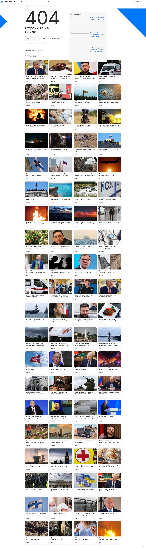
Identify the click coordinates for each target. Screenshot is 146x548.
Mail (2, 546)
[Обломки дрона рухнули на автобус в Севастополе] (85, 338)
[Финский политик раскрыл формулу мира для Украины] (60, 411)
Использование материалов (123, 546)
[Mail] (2, 2)
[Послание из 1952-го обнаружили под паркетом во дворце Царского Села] (85, 144)
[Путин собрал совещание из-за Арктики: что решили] (85, 362)
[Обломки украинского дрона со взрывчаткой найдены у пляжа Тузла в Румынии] (109, 338)
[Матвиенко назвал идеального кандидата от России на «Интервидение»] (85, 290)
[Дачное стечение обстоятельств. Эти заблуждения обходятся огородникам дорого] (36, 435)
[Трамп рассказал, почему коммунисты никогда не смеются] (109, 508)
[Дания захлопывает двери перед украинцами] (36, 362)
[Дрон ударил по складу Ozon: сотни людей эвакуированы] (109, 193)
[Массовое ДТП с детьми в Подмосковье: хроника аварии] (85, 459)
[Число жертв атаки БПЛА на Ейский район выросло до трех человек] (60, 338)
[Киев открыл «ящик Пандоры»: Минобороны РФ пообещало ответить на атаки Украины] (60, 484)
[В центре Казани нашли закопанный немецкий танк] (109, 265)
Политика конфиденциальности (109, 546)
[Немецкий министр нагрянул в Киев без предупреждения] (85, 265)
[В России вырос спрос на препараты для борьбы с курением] (85, 532)
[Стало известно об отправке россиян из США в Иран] (109, 168)
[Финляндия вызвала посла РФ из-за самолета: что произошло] (36, 508)
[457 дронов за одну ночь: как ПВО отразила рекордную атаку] (109, 120)
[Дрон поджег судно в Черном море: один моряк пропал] (85, 241)
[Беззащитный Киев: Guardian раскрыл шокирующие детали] (36, 338)
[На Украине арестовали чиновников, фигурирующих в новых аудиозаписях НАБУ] (36, 387)
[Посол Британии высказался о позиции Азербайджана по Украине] (60, 459)
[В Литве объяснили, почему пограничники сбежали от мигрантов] (85, 95)
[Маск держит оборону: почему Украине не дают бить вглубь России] (36, 71)
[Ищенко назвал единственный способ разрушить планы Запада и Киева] (85, 484)
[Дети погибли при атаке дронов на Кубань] (109, 71)
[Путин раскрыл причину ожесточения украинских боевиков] (109, 411)
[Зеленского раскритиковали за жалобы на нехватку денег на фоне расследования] (85, 314)
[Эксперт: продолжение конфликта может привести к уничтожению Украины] (85, 168)
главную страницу (41, 43)
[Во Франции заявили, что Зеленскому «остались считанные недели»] (85, 71)
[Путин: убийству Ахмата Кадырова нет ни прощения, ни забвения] (36, 411)
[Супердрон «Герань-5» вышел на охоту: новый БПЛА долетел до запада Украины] (109, 532)
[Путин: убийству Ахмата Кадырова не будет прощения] (109, 484)
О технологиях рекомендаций (94, 546)
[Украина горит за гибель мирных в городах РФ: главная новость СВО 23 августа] (85, 217)
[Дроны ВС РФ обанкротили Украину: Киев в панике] (60, 387)
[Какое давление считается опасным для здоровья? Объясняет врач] (109, 241)
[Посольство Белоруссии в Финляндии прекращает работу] (36, 168)
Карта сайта (142, 546)
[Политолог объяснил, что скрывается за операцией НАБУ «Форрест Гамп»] (109, 435)
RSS (80, 546)
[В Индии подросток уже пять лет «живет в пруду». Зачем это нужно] (85, 193)
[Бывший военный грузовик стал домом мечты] (85, 435)
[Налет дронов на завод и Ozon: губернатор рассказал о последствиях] (60, 95)
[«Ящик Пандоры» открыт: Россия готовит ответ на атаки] (109, 144)
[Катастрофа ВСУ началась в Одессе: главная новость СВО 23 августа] (36, 217)
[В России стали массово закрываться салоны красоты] (60, 508)
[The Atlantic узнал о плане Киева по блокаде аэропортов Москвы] (85, 508)
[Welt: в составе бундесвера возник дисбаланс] (36, 484)
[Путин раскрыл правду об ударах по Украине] (109, 387)
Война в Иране (32, 6)
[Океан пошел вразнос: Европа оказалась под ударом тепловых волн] (60, 193)
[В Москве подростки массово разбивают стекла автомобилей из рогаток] (109, 95)
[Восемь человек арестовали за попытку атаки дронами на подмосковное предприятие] (36, 95)
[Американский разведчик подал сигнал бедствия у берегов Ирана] (85, 411)
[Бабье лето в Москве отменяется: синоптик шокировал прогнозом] (109, 217)
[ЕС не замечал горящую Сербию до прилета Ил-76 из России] (60, 241)
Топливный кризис (50, 6)
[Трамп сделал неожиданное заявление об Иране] (109, 290)
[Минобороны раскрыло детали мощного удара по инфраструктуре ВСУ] (60, 532)
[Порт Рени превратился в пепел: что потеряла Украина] (36, 120)
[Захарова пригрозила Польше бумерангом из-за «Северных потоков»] (60, 168)
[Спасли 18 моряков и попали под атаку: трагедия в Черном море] (60, 217)
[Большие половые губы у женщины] (60, 120)
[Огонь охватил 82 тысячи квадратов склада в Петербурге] (109, 362)
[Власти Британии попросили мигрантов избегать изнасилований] (60, 435)
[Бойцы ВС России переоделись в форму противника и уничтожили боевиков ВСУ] (60, 265)
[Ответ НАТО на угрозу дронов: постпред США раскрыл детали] (36, 265)
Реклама (13, 546)
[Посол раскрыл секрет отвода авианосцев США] (36, 314)
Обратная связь (134, 546)
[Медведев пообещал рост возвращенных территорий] (60, 314)
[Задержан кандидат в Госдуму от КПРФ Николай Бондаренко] (60, 71)
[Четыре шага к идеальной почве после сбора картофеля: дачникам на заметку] (36, 532)
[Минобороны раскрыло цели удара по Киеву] (36, 193)
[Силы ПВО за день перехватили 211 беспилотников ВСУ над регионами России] (85, 387)
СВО (40, 6)
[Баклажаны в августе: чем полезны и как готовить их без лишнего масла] (109, 314)
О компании (7, 546)
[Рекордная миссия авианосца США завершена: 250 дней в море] (36, 459)
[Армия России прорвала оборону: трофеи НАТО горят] (36, 144)
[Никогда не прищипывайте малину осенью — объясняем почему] (36, 241)
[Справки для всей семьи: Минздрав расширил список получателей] (60, 290)
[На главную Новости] (7, 2)
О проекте (84, 546)
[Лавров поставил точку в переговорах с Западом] (60, 362)
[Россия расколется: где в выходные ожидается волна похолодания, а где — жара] (85, 120)
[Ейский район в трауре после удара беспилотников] (36, 290)
